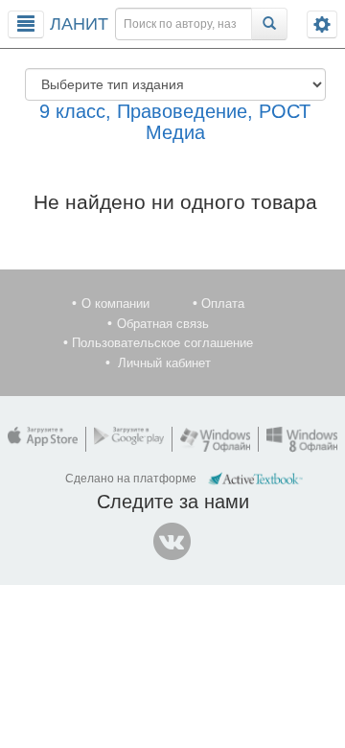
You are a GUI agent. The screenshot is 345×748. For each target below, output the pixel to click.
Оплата (222, 303)
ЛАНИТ (79, 24)
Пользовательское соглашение (162, 343)
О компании (115, 303)
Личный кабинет (164, 363)
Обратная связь (163, 323)
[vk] (172, 542)
